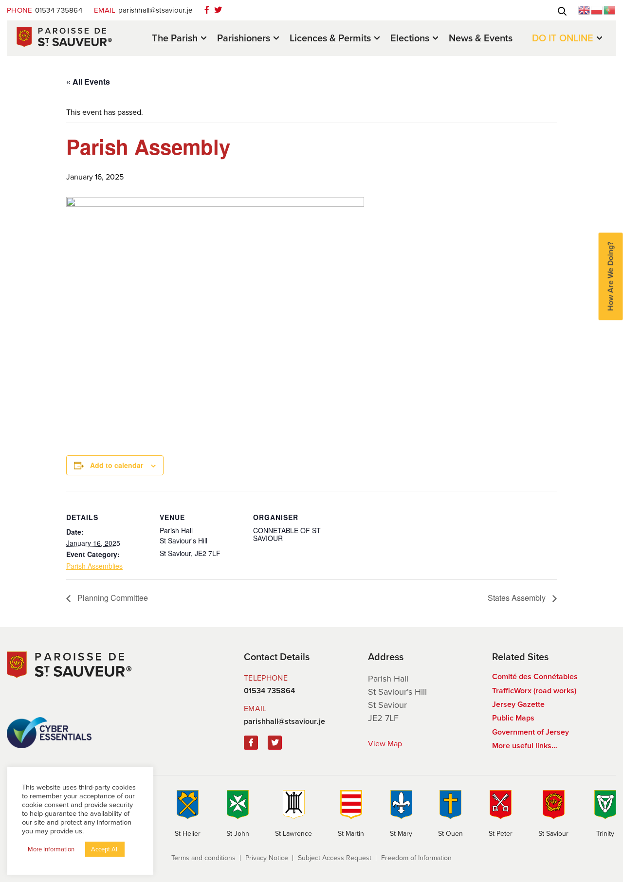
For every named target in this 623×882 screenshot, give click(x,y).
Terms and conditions (203, 858)
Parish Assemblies (94, 566)
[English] (584, 9)
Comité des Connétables (535, 676)
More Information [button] (51, 849)
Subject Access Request (334, 858)
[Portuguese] (610, 9)
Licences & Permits (330, 38)
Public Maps (513, 717)
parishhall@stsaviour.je (143, 10)
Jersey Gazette (518, 704)
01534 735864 (44, 10)
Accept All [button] (105, 849)
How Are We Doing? (610, 276)
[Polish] (597, 9)
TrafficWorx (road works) (534, 690)
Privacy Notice (266, 858)
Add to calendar (116, 465)
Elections (409, 38)
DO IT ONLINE (562, 38)
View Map (385, 743)
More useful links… (524, 745)
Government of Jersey (530, 732)
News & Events (481, 38)
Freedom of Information (416, 858)
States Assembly (518, 597)
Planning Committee (111, 597)
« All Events (88, 81)
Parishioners (243, 38)
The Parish (175, 38)
